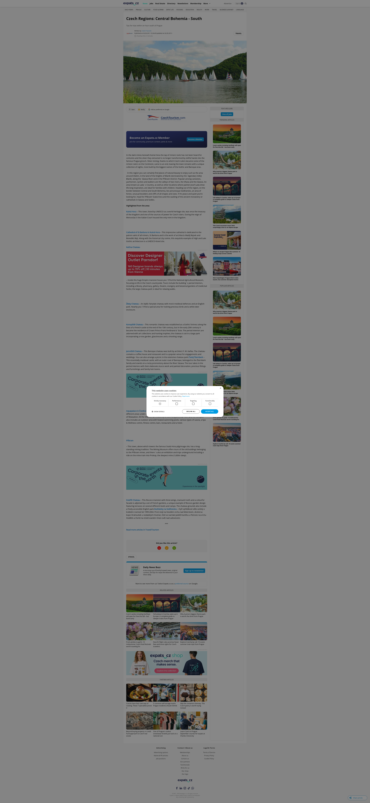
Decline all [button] (190, 411)
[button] (158, 411)
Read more (186, 396)
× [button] (220, 388)
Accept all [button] (209, 411)
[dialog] (185, 401)
